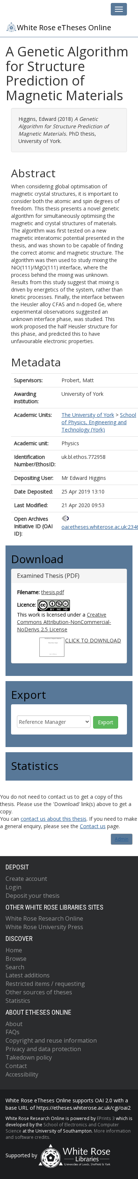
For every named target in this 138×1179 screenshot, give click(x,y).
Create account (26, 879)
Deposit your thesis (33, 896)
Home (14, 950)
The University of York (87, 414)
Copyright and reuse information (51, 1040)
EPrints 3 (106, 1118)
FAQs (13, 1032)
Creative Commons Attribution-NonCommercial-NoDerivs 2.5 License (64, 622)
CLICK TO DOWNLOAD (93, 640)
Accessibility (22, 1074)
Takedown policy (29, 1057)
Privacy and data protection (43, 1049)
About (14, 1024)
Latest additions (28, 975)
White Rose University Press (44, 927)
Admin (121, 839)
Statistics (18, 1001)
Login (13, 887)
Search (15, 967)
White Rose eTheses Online (64, 27)
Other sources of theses (39, 992)
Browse (16, 959)
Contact (16, 1066)
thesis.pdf (52, 592)
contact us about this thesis (53, 818)
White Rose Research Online (44, 918)
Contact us (93, 826)
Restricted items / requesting (45, 984)
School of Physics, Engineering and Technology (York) (98, 422)
